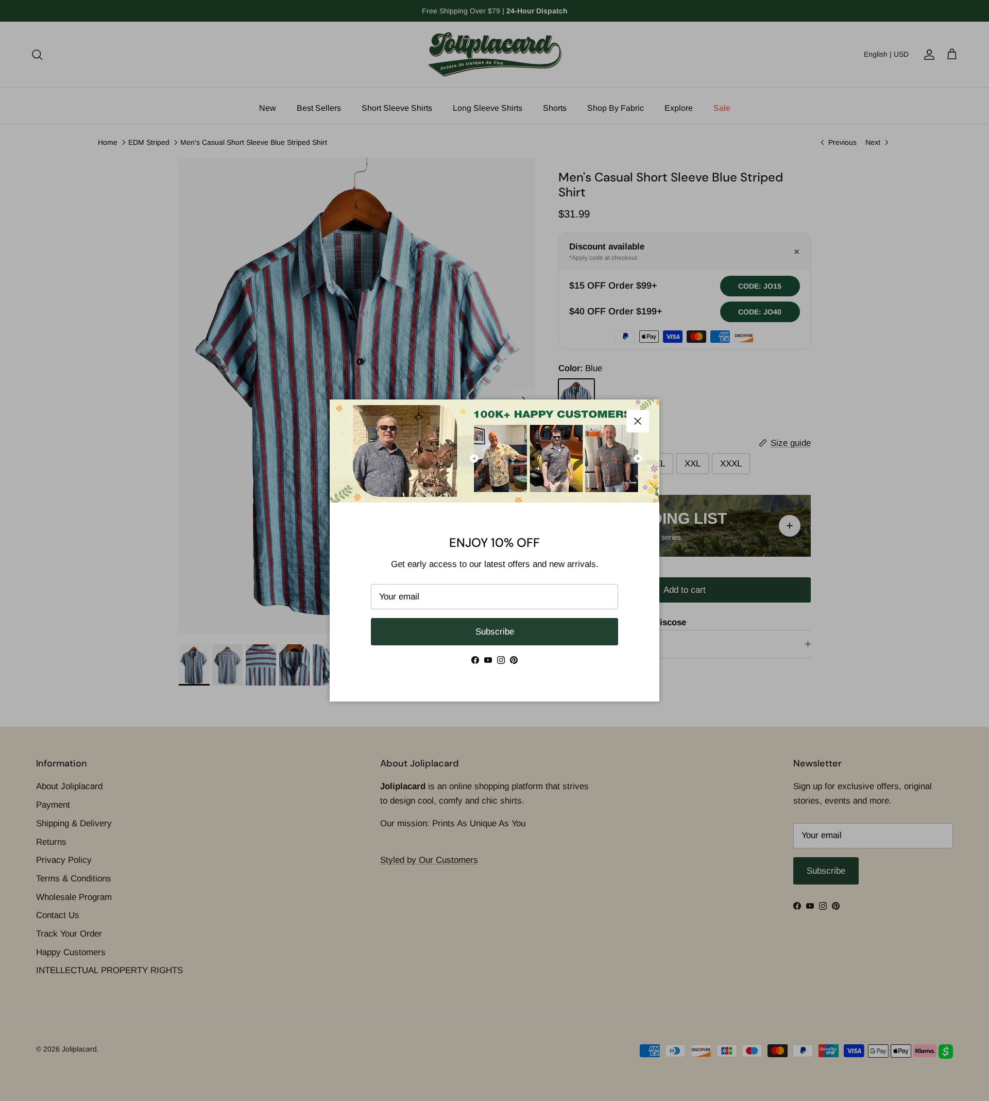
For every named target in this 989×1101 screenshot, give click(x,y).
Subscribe (494, 632)
